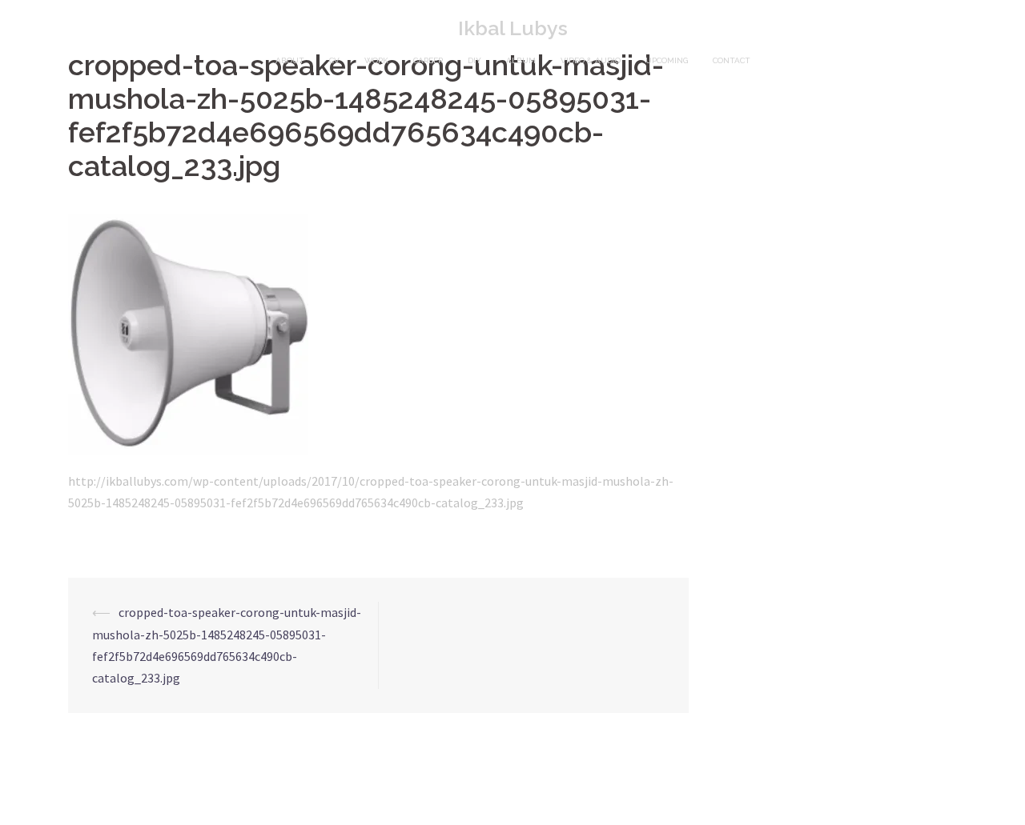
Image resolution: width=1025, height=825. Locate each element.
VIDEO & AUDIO (591, 60)
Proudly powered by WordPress (140, 799)
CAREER (428, 60)
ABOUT (289, 60)
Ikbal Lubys (513, 28)
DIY (474, 60)
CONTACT (731, 60)
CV (334, 60)
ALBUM (521, 60)
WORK (376, 60)
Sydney (297, 799)
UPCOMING (666, 60)
